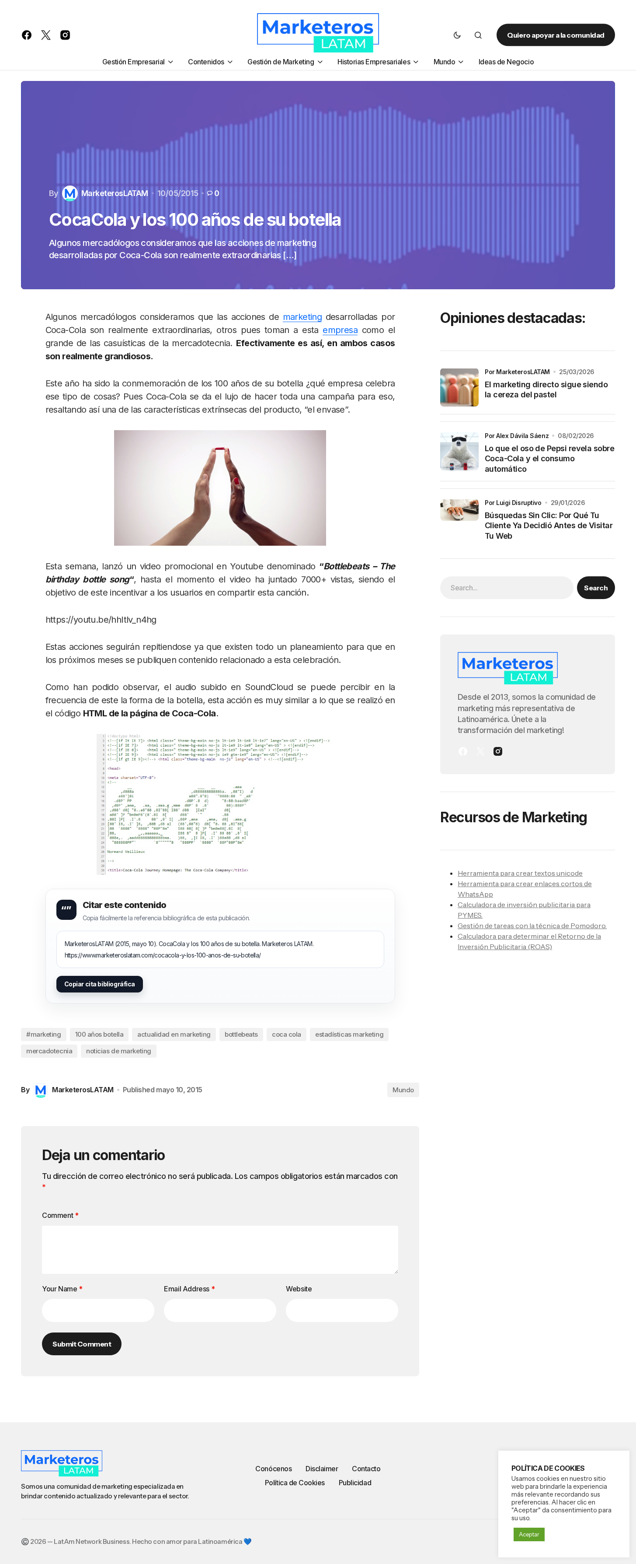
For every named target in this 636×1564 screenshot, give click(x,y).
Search (596, 587)
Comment (60, 1215)
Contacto (366, 1468)
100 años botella (99, 1034)
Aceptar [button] (529, 1534)
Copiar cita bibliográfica (100, 984)
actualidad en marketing (174, 1034)
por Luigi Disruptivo (513, 502)
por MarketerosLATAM (517, 371)
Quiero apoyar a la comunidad (556, 35)
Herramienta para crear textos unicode (520, 872)
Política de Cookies (295, 1482)
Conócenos (273, 1468)
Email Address (189, 1288)
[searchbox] (506, 587)
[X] (480, 751)
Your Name (62, 1288)
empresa (340, 330)
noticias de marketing (118, 1051)
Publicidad (355, 1482)
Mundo (403, 1090)
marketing (302, 317)
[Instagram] (498, 751)
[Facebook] (463, 751)
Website (299, 1288)
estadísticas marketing (349, 1034)
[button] (457, 35)
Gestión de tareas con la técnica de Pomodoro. (532, 925)
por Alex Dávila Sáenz (517, 435)
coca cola (286, 1034)
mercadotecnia (49, 1051)
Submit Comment (81, 1344)
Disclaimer (322, 1468)
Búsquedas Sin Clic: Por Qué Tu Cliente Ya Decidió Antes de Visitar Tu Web (548, 525)
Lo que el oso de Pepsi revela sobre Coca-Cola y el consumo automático (549, 458)
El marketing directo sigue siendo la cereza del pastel (546, 389)
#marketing (43, 1034)
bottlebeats (241, 1034)
